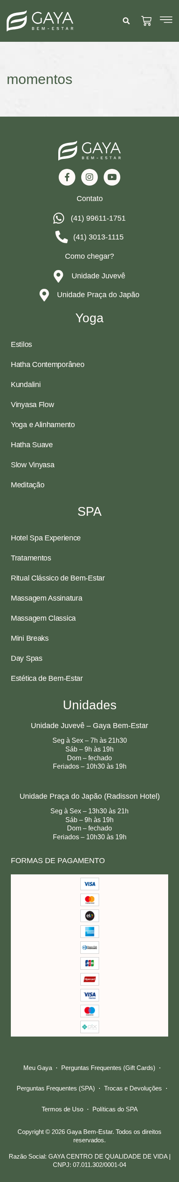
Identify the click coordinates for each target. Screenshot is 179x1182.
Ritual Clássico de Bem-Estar (58, 578)
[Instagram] (89, 177)
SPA (89, 511)
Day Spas (26, 658)
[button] (126, 21)
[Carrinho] (146, 21)
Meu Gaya (37, 1067)
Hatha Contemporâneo (47, 364)
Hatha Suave (32, 445)
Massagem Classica (43, 618)
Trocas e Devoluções (133, 1088)
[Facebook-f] (67, 177)
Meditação (27, 485)
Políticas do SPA (115, 1109)
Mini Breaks (30, 638)
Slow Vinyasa (32, 465)
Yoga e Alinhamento (43, 424)
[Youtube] (112, 177)
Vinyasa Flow (32, 404)
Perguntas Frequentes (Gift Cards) (108, 1067)
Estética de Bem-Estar (47, 678)
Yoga (89, 318)
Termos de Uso (62, 1109)
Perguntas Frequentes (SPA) (56, 1088)
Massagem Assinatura (46, 598)
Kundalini (25, 384)
